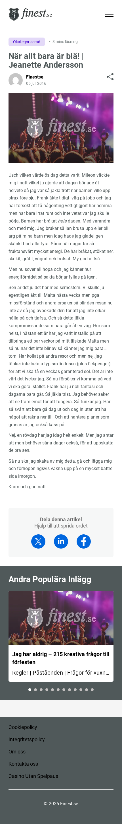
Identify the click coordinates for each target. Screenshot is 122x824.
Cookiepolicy (23, 727)
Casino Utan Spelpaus (33, 776)
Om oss (17, 752)
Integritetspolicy (27, 739)
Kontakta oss (23, 764)
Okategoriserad (26, 42)
